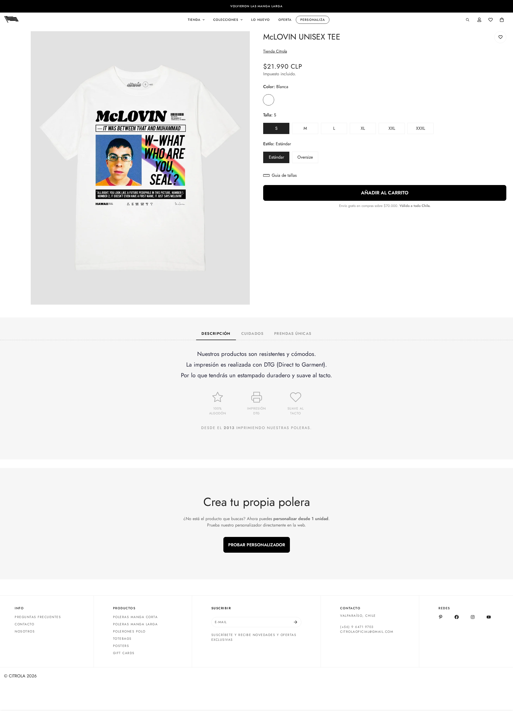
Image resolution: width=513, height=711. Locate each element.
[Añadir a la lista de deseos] (500, 37)
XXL (396, 129)
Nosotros (25, 631)
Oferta (285, 19)
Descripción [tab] (215, 333)
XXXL (425, 129)
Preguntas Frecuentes (38, 617)
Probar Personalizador (256, 545)
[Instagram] (473, 617)
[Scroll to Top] (502, 682)
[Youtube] (489, 617)
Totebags (122, 638)
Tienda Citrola (275, 51)
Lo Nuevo (260, 19)
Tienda (194, 19)
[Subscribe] (295, 622)
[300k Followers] (456, 617)
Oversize (307, 158)
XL (368, 129)
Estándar (279, 158)
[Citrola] (11, 19)
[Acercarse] (245, 43)
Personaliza (312, 19)
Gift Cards (124, 653)
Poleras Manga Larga (135, 624)
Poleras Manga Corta (135, 617)
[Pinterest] (440, 617)
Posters (121, 645)
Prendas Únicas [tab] (293, 333)
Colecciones (225, 19)
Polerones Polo (129, 631)
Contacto (24, 624)
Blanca (268, 100)
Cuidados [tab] (252, 333)
